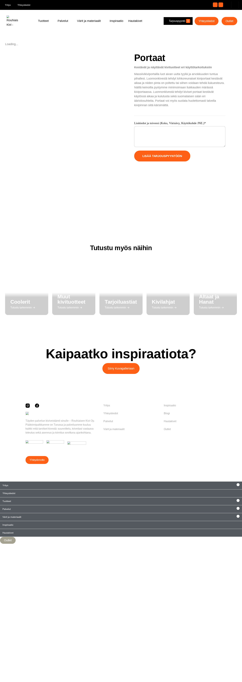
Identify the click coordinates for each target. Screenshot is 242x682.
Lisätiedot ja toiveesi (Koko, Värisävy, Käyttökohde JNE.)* (170, 123)
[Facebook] (220, 4)
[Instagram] (215, 4)
